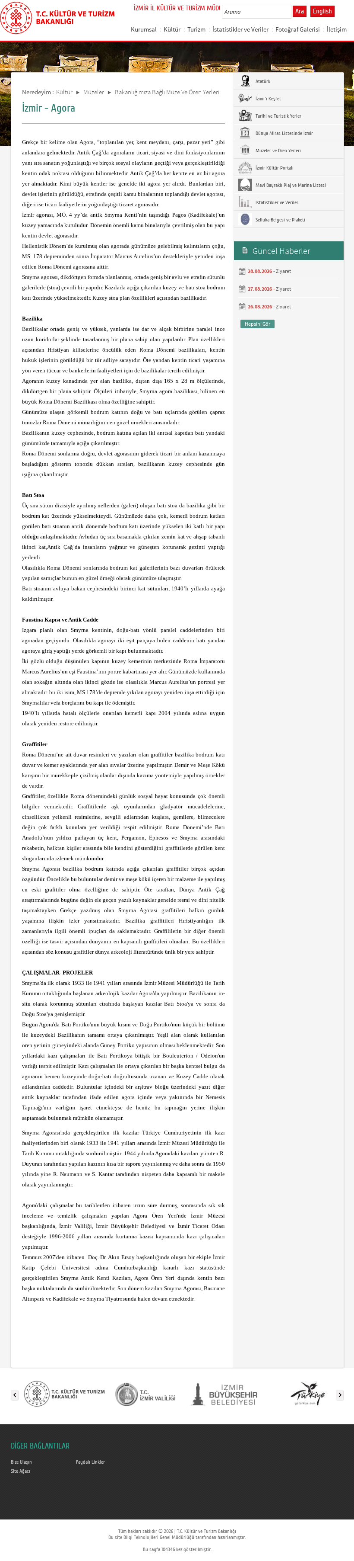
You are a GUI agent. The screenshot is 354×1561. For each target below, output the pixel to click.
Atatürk (262, 81)
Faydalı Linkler (90, 1462)
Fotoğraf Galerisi (297, 29)
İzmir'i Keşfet (267, 99)
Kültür (172, 29)
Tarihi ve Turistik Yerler (277, 116)
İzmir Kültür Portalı (274, 168)
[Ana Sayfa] (57, 16)
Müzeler (93, 92)
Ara (299, 11)
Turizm (196, 29)
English (322, 11)
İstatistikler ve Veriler (240, 29)
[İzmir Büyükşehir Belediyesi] (226, 1393)
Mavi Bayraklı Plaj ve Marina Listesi (290, 185)
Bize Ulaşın (21, 1462)
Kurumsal (144, 29)
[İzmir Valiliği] (145, 1393)
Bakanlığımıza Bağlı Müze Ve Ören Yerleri (167, 92)
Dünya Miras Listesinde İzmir (283, 133)
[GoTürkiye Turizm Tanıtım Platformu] (307, 1393)
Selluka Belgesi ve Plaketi (279, 220)
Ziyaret (283, 271)
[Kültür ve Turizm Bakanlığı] (64, 1393)
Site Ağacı (20, 1471)
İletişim (337, 29)
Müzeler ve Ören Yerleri (277, 150)
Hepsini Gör (257, 324)
